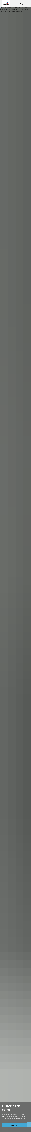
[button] (3, 1129)
